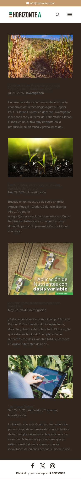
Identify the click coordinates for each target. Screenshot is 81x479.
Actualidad (35, 410)
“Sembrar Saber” (21, 406)
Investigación (35, 93)
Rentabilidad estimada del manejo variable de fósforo (35, 186)
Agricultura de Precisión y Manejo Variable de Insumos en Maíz (34, 87)
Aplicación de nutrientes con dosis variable (34, 304)
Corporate (50, 410)
